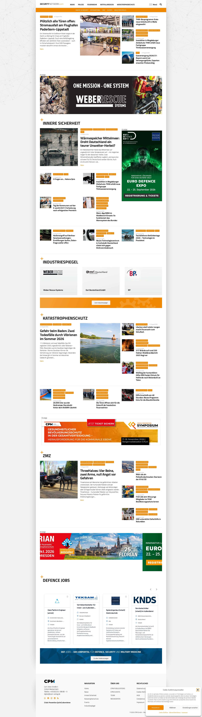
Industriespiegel (89, 705)
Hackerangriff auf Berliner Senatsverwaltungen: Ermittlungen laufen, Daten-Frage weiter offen (65, 239)
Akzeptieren (156, 707)
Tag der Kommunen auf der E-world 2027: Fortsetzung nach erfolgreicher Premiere (64, 208)
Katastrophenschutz (91, 699)
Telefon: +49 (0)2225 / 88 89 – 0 (55, 691)
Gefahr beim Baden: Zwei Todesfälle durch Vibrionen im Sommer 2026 (58, 334)
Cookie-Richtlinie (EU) (144, 692)
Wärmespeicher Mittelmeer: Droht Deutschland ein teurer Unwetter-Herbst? (99, 142)
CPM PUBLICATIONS (118, 688)
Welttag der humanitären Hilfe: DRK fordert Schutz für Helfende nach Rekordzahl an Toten (148, 376)
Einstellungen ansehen (190, 707)
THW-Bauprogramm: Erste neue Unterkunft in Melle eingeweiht (147, 22)
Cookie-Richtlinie (163, 712)
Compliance (141, 699)
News (86, 692)
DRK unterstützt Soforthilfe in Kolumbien (148, 520)
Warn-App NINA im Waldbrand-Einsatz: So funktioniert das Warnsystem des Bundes (106, 217)
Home (86, 688)
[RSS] (58, 698)
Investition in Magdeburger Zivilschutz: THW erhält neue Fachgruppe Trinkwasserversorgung (148, 44)
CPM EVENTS (115, 692)
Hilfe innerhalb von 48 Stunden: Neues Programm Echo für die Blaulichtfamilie (147, 397)
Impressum (185, 712)
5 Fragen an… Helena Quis (64, 179)
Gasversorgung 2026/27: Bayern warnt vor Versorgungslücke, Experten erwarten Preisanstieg (147, 59)
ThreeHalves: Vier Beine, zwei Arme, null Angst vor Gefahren (98, 474)
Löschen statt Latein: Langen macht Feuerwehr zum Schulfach (148, 329)
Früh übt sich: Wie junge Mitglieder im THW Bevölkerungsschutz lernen (147, 499)
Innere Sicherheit (90, 695)
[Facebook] (48, 698)
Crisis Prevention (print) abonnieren (57, 702)
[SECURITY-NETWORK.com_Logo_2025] (51, 4)
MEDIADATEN (115, 699)
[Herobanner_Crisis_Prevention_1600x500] (101, 570)
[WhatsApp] (45, 698)
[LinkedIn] (54, 698)
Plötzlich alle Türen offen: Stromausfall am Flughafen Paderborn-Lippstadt (59, 25)
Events (86, 702)
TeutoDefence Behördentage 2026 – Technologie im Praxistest (148, 238)
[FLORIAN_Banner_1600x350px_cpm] (101, 102)
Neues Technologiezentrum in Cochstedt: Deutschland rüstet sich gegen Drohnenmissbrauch (107, 244)
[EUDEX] (142, 200)
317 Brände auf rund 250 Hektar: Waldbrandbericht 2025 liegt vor (147, 353)
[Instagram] (51, 698)
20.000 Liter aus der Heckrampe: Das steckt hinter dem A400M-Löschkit (64, 405)
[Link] (58, 288)
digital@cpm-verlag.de (52, 694)
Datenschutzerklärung (175, 712)
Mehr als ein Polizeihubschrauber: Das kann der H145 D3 (149, 477)
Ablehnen (172, 707)
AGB (138, 695)
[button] (198, 690)
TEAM (113, 695)
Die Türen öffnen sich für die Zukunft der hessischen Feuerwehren (108, 405)
